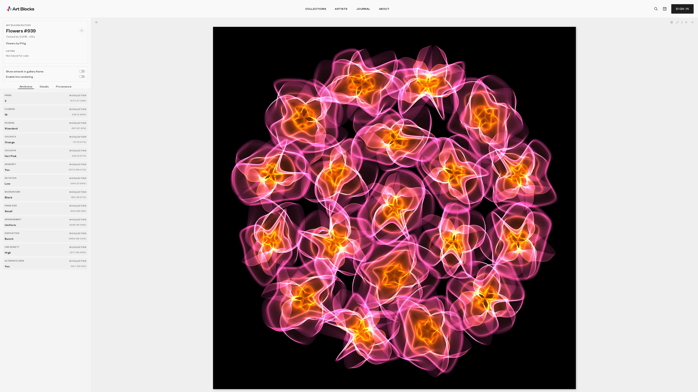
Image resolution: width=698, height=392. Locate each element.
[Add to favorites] (82, 31)
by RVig (16, 43)
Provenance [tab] (63, 86)
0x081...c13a (27, 36)
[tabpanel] (45, 240)
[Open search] (656, 9)
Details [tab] (44, 86)
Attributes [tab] (26, 86)
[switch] (82, 71)
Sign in (682, 8)
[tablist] (45, 87)
